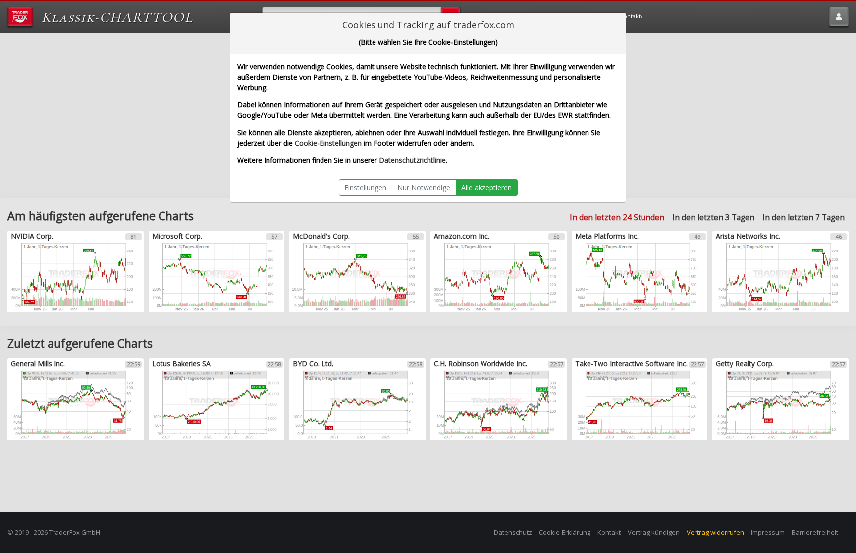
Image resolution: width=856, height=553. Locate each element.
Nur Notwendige (423, 187)
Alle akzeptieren (486, 187)
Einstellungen (365, 187)
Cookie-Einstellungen (328, 143)
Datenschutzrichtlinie (412, 160)
